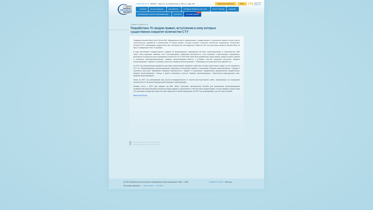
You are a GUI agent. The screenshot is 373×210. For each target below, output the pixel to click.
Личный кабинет (192, 14)
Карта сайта (148, 186)
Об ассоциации (156, 9)
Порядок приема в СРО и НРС (195, 9)
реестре (258, 4)
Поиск (242, 4)
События (232, 9)
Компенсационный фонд (225, 4)
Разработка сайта (216, 182)
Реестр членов (218, 9)
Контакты (178, 14)
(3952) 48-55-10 (142, 4)
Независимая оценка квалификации (153, 14)
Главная (142, 9)
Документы (173, 9)
